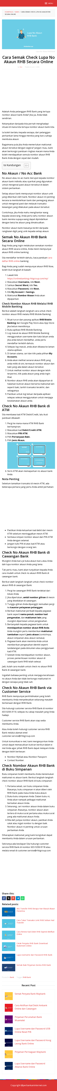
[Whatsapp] (23, 898)
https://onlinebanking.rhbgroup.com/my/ (27, 278)
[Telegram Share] (18, 898)
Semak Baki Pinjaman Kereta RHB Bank (34, 965)
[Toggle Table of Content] (25, 165)
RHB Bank (27, 977)
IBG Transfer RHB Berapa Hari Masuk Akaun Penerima (36, 909)
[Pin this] (13, 898)
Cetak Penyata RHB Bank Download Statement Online (32, 944)
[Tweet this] (9, 898)
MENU (50, 3)
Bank (12, 977)
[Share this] (4, 898)
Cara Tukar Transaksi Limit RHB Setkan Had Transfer (35, 921)
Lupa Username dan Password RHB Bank (34, 955)
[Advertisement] (28, 90)
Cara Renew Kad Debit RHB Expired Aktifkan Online (35, 932)
